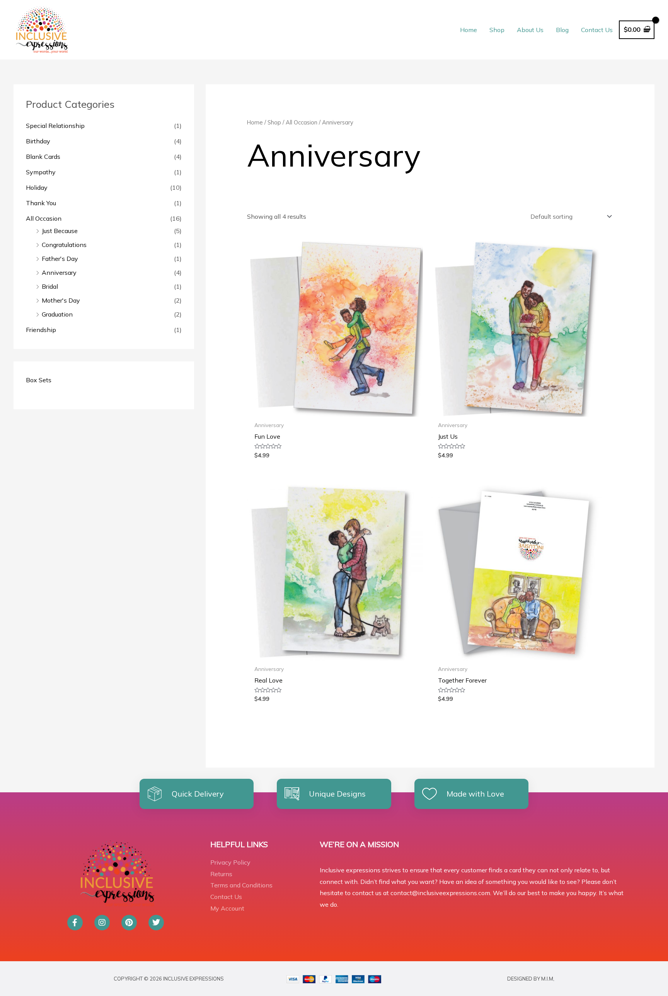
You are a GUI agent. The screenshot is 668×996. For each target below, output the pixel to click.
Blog (562, 30)
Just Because (60, 231)
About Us (530, 30)
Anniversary (59, 272)
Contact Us (597, 30)
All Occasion (43, 218)
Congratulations (64, 245)
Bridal (50, 286)
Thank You (41, 203)
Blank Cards (43, 156)
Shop (496, 30)
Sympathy (41, 172)
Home (468, 30)
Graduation (57, 314)
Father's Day (60, 258)
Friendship (41, 330)
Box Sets (38, 380)
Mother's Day (61, 300)
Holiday (37, 187)
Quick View (335, 410)
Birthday (38, 141)
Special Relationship (55, 125)
